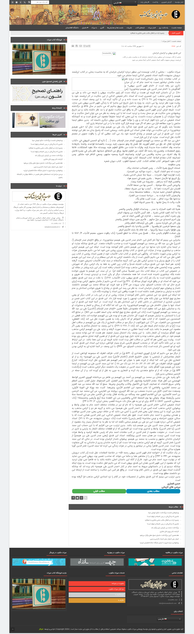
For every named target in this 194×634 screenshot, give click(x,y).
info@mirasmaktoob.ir (52, 227)
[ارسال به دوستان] (81, 46)
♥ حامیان (85, 27)
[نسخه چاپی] (73, 46)
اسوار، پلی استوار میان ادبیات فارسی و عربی (164, 539)
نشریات (129, 27)
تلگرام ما (121, 600)
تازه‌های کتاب (140, 27)
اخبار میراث (152, 27)
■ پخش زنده (145, 2)
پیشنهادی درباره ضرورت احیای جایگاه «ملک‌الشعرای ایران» (159, 543)
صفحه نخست (176, 27)
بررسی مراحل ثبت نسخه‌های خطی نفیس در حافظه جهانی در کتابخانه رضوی (40, 176)
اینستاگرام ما (119, 594)
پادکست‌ (155, 2)
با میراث (94, 27)
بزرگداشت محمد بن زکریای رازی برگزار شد (165, 528)
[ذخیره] (77, 46)
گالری (102, 27)
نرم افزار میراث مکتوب (116, 589)
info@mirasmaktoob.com (167, 603)
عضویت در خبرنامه (118, 583)
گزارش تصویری (166, 2)
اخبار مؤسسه (179, 2)
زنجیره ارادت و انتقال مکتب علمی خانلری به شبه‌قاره (162, 520)
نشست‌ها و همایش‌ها (115, 27)
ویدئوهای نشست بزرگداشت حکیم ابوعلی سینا (163, 512)
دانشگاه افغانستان (72, 27)
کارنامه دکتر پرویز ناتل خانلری (169, 531)
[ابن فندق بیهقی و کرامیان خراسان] (109, 53)
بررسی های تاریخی (171, 487)
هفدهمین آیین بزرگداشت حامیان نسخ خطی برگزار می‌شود (159, 535)
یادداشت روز (163, 27)
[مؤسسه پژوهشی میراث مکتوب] (155, 14)
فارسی (116, 3)
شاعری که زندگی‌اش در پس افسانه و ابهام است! (148, 33)
